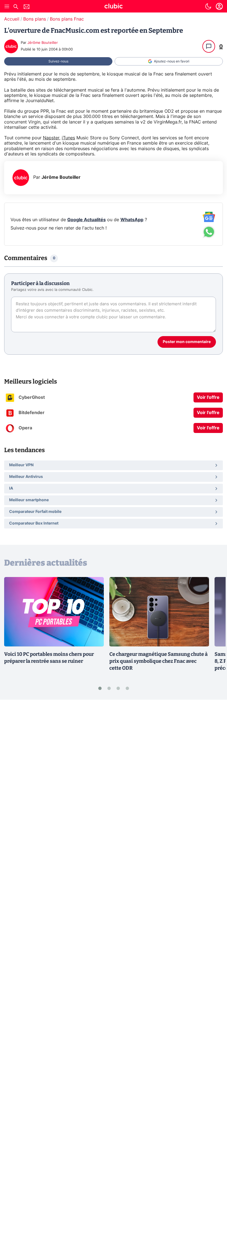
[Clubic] (113, 7)
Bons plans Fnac (67, 19)
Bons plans (34, 19)
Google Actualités (86, 220)
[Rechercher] (15, 7)
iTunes (68, 138)
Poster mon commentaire (187, 342)
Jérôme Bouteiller (42, 43)
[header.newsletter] (26, 7)
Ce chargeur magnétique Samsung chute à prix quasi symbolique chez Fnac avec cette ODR (158, 661)
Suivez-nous (58, 61)
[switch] (208, 6)
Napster (51, 138)
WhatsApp (131, 220)
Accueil (11, 19)
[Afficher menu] (7, 6)
